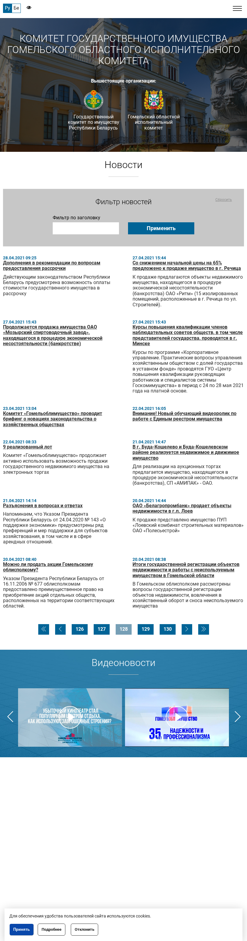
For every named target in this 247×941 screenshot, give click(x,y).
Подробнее (51, 929)
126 (80, 629)
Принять (21, 929)
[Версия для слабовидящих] (26, 8)
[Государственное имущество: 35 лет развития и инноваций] (177, 717)
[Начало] (43, 629)
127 (102, 629)
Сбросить (223, 200)
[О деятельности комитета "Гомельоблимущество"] (70, 717)
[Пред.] (60, 629)
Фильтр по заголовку (76, 217)
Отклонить (84, 929)
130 (168, 629)
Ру (7, 8)
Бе (16, 8)
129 (146, 629)
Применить (161, 228)
